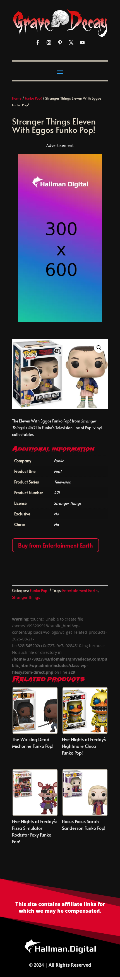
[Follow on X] (71, 42)
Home (16, 98)
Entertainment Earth (80, 590)
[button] (99, 348)
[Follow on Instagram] (48, 42)
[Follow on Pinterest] (60, 42)
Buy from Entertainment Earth (55, 545)
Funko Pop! (33, 98)
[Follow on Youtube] (82, 42)
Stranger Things (26, 597)
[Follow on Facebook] (37, 42)
